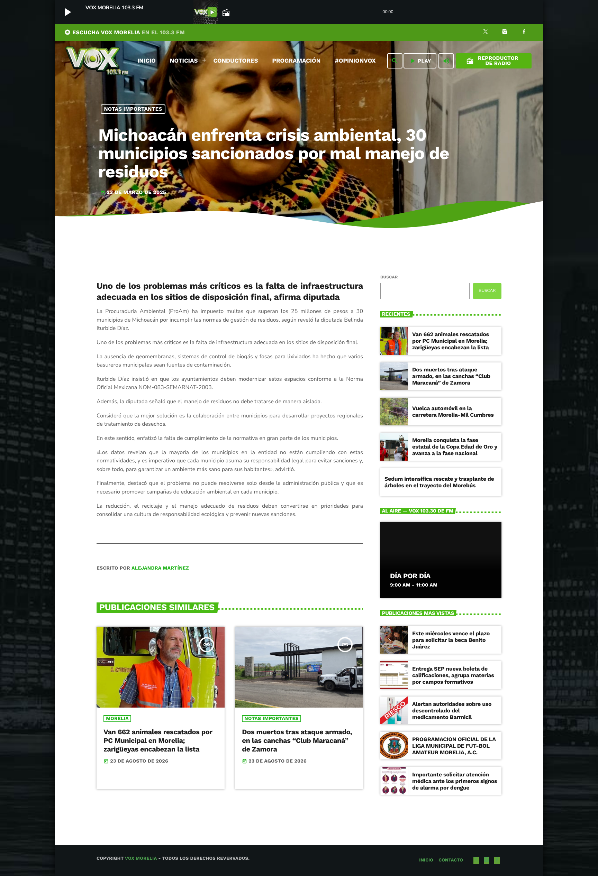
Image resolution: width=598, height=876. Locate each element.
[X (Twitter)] (485, 32)
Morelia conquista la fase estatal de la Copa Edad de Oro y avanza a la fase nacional (454, 447)
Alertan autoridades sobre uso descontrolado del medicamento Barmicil (451, 710)
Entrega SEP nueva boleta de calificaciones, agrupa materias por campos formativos (453, 675)
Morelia (117, 718)
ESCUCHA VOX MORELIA (124, 32)
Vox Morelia (141, 858)
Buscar (389, 277)
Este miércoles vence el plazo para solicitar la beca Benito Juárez (451, 640)
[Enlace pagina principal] (97, 60)
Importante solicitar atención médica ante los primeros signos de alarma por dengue (454, 781)
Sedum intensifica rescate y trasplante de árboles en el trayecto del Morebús (439, 482)
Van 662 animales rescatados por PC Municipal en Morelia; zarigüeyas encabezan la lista (157, 740)
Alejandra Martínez (160, 568)
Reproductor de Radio (492, 60)
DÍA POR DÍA (410, 576)
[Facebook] (524, 32)
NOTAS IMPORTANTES (133, 109)
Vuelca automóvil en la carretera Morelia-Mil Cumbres (452, 411)
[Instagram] (505, 32)
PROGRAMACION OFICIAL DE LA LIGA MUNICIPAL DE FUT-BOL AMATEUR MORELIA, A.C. (454, 746)
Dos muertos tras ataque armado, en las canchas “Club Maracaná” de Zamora (297, 740)
